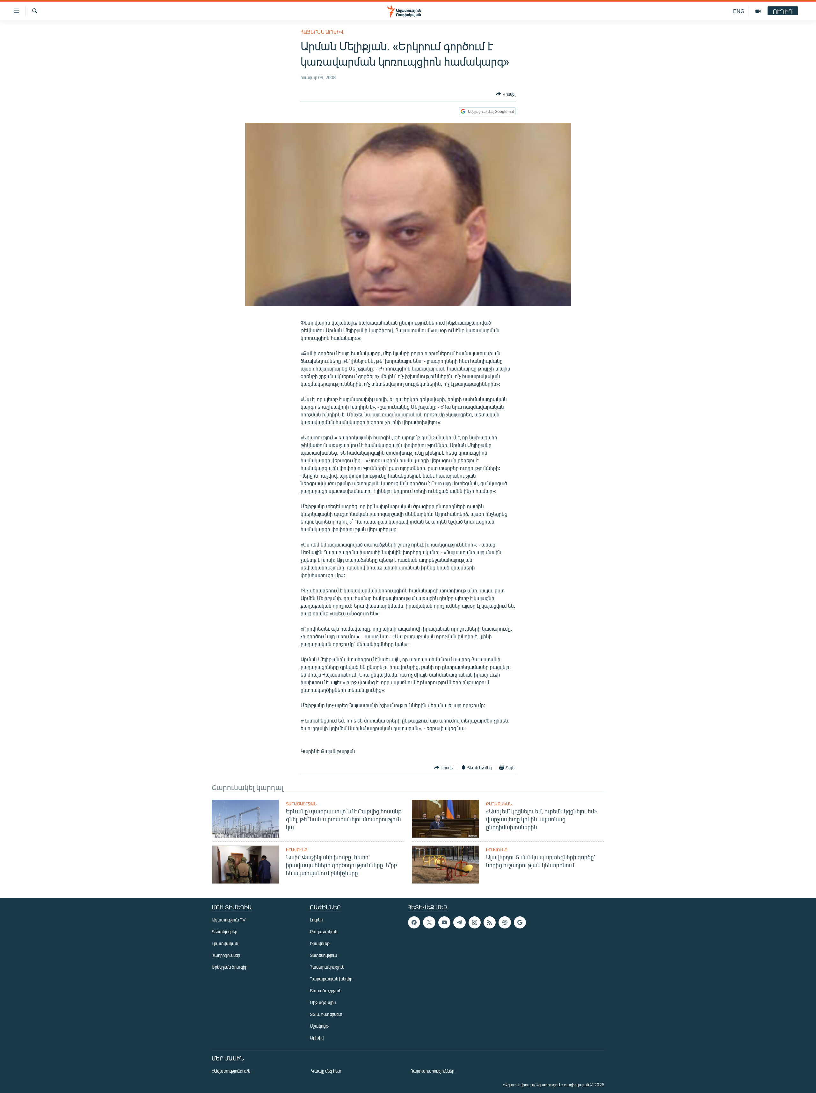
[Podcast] (505, 922)
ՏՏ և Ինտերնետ (326, 1014)
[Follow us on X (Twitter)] (429, 922)
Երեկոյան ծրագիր (229, 967)
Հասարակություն (327, 967)
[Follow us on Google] (520, 922)
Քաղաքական (499, 803)
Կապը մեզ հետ (326, 1071)
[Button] (505, 94)
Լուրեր (316, 919)
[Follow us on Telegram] (459, 922)
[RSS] (490, 922)
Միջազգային (323, 1002)
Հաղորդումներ (226, 955)
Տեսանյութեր (224, 931)
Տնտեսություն (323, 955)
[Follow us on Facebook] (414, 922)
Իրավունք (296, 849)
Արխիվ (317, 1037)
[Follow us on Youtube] (444, 922)
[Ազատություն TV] (758, 11)
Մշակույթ (319, 1026)
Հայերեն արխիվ (322, 32)
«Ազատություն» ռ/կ (231, 1071)
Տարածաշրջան (301, 803)
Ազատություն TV (228, 919)
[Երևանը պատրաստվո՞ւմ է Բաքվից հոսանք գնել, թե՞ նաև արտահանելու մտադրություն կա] (245, 819)
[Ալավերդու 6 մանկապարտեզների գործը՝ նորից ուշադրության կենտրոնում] (445, 865)
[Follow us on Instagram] (475, 922)
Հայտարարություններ (432, 1071)
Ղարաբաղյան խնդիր (331, 978)
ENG (738, 11)
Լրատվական (225, 943)
